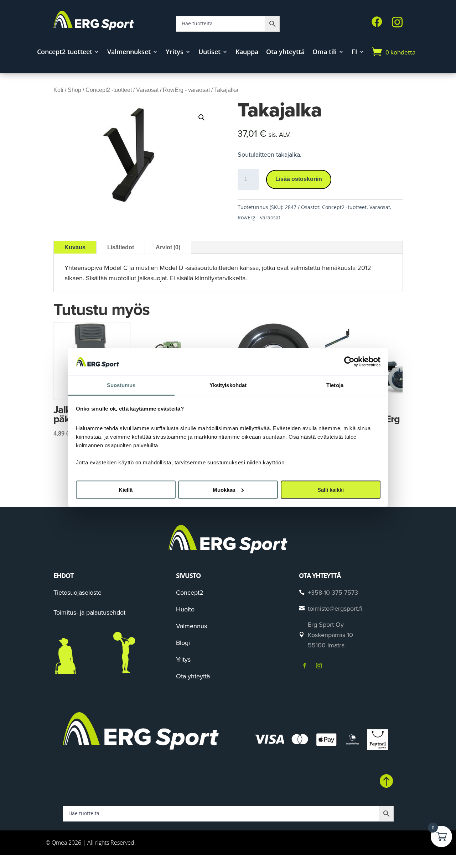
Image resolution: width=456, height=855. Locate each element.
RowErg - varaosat (186, 90)
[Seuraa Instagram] (319, 665)
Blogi (183, 642)
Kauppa (246, 52)
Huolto (185, 609)
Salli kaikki (330, 489)
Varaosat (147, 90)
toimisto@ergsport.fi (335, 608)
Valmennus (191, 625)
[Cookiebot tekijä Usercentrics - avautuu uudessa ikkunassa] (349, 361)
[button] (201, 117)
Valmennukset (129, 52)
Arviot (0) (168, 247)
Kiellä (126, 489)
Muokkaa (224, 489)
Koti (58, 90)
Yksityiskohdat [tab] (228, 385)
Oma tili (324, 52)
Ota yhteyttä (285, 52)
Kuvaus (75, 247)
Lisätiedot (120, 247)
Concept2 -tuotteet (109, 90)
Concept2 (189, 592)
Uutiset (209, 52)
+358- (333, 592)
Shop (74, 90)
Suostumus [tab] (121, 385)
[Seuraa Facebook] (304, 665)
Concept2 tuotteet (64, 52)
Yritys (174, 52)
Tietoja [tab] (334, 385)
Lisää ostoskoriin (298, 179)
